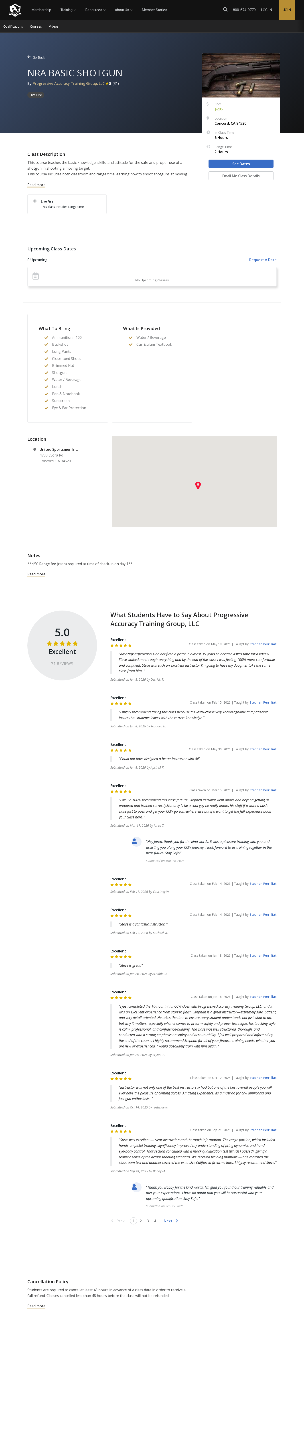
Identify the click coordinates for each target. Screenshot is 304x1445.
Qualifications (13, 26)
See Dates (241, 163)
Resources (95, 6)
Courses (36, 26)
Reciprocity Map (196, 6)
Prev (121, 1220)
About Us (123, 6)
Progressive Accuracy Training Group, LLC (69, 83)
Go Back (39, 57)
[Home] (15, 10)
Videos (54, 26)
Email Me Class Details (241, 175)
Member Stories (154, 10)
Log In (266, 10)
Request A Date (263, 259)
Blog (171, 6)
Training (68, 6)
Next (168, 1220)
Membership (41, 10)
